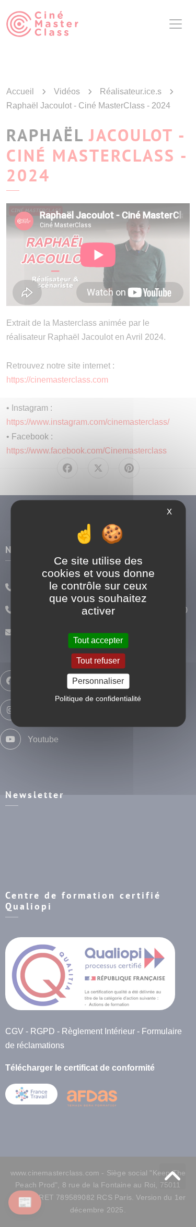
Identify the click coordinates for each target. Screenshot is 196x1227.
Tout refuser (98, 660)
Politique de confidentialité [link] (98, 699)
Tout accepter (98, 640)
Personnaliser (98, 681)
